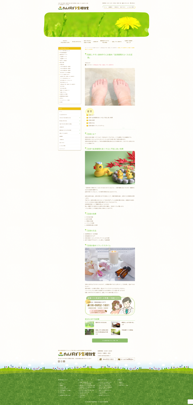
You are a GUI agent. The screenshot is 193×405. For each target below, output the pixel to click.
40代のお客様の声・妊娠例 (65, 70)
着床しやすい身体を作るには (105, 390)
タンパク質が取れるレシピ (65, 50)
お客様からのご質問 (63, 94)
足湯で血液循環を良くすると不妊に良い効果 (101, 117)
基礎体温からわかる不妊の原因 (104, 41)
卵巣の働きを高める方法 (84, 392)
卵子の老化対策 (63, 88)
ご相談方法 (116, 7)
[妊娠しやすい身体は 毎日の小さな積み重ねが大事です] (89, 332)
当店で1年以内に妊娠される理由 (87, 41)
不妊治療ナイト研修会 (127, 330)
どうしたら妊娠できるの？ (65, 74)
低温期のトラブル (63, 56)
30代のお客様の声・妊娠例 (65, 68)
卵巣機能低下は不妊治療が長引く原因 (87, 387)
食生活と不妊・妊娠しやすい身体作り (67, 76)
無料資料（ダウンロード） (104, 395)
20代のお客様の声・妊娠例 (65, 66)
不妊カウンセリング (83, 393)
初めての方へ (123, 7)
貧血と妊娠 (62, 62)
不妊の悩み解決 (102, 392)
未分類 (61, 102)
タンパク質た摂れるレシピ (65, 78)
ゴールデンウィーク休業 (64, 100)
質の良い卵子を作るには (84, 388)
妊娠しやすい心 (63, 92)
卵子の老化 (62, 86)
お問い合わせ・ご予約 (123, 385)
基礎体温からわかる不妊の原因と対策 (87, 385)
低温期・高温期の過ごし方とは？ (86, 382)
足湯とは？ (92, 115)
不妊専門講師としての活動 (65, 390)
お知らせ (61, 98)
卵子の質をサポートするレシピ (66, 80)
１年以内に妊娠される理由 (104, 383)
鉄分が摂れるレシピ (64, 82)
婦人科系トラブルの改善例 (65, 72)
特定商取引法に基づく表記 (65, 395)
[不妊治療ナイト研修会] (115, 332)
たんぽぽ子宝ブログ (63, 114)
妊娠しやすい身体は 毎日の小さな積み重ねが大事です (102, 332)
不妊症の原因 (82, 395)
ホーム (105, 7)
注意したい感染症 (63, 60)
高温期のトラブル (63, 58)
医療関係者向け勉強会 (64, 96)
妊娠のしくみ (82, 397)
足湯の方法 (92, 123)
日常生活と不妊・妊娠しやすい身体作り (103, 65)
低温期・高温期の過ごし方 (129, 41)
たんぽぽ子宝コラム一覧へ (109, 340)
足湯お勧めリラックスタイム (96, 125)
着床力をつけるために (101, 322)
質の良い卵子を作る (76, 41)
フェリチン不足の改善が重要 (85, 383)
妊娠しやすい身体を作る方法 (105, 385)
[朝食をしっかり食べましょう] (115, 324)
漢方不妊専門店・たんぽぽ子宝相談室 (98, 402)
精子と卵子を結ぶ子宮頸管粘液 (105, 387)
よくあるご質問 (130, 7)
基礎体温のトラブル (63, 54)
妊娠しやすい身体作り (117, 41)
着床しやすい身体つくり (64, 90)
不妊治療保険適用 (63, 52)
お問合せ (133, 3)
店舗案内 (110, 7)
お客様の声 (95, 41)
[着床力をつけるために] (89, 324)
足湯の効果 (92, 120)
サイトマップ (61, 148)
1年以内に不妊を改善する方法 (65, 41)
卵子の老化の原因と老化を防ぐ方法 (86, 390)
